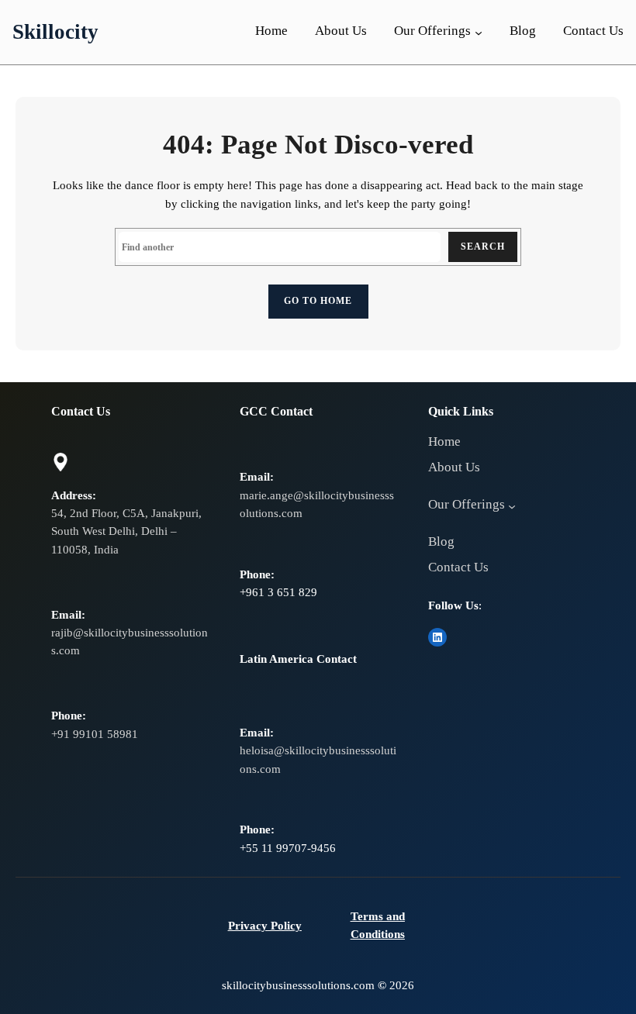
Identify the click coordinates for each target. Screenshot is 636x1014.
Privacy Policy (265, 925)
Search (483, 246)
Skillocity (55, 31)
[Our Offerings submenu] (478, 32)
